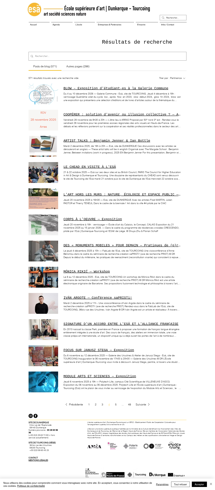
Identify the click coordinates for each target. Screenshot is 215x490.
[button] (73, 404)
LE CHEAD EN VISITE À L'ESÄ (89, 167)
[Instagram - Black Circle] (31, 416)
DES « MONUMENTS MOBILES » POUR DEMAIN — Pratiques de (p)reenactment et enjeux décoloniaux (122, 245)
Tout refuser (180, 484)
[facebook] (35, 416)
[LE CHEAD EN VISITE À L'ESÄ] (43, 172)
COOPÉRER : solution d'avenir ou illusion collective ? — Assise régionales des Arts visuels (122, 114)
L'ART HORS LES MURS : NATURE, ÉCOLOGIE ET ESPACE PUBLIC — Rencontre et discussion (122, 195)
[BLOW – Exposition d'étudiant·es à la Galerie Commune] (43, 94)
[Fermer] (211, 484)
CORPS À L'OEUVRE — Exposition (92, 219)
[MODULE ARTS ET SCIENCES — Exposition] (43, 382)
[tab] (45, 66)
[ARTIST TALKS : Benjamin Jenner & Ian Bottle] (43, 146)
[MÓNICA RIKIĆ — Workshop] (43, 277)
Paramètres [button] (162, 484)
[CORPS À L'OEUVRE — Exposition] (43, 224)
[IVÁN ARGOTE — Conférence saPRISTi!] (43, 303)
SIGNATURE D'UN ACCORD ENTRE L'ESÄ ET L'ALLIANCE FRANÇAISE (120, 324)
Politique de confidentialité (31, 485)
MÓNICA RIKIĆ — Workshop (86, 272)
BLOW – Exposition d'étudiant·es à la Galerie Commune (115, 88)
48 (129, 404)
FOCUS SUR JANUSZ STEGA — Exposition (98, 350)
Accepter (199, 484)
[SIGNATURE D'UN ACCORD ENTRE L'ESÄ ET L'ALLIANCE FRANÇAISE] (43, 329)
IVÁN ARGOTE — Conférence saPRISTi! (97, 298)
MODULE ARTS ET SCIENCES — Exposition (99, 376)
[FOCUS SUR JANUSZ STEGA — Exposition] (43, 355)
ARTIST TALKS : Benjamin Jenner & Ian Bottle (106, 141)
